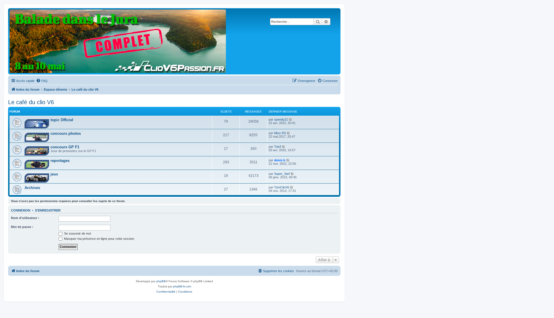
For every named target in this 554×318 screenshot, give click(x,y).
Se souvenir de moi (77, 233)
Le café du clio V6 (31, 102)
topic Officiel (61, 120)
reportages (60, 160)
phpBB (161, 281)
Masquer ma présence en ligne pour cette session (98, 238)
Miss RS (280, 133)
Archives (32, 188)
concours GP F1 (64, 147)
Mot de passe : (22, 227)
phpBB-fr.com (182, 286)
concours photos (65, 133)
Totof (277, 146)
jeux (54, 174)
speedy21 (281, 119)
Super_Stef (282, 173)
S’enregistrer (48, 210)
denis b (279, 160)
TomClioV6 (281, 187)
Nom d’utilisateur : (25, 218)
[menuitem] (42, 80)
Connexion (20, 210)
